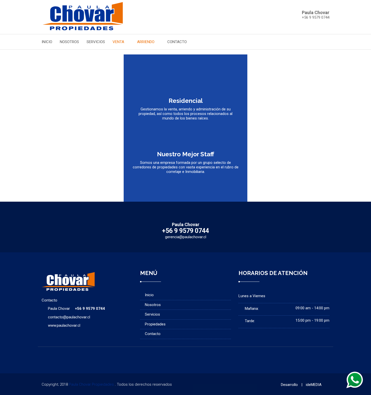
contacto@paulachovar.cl (69, 317)
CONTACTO (177, 42)
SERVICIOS (96, 42)
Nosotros (153, 304)
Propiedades (155, 324)
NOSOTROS (69, 42)
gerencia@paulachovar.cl (185, 237)
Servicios (152, 314)
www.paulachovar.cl (64, 325)
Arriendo (146, 42)
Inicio (149, 295)
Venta (119, 42)
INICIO (47, 42)
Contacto (153, 333)
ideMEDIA (314, 384)
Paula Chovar (76, 308)
